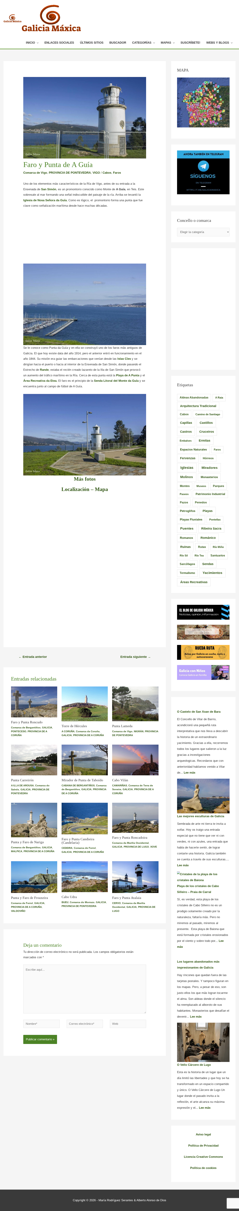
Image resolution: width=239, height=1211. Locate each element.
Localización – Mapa (84, 489)
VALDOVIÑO (18, 911)
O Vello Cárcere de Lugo (194, 1064)
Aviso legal (203, 1134)
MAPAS (166, 42)
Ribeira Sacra (211, 528)
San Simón (48, 189)
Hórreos (208, 458)
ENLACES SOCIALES (59, 42)
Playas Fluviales (191, 519)
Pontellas (215, 519)
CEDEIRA (67, 848)
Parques (218, 486)
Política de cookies (203, 1168)
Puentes (187, 528)
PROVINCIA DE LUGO (136, 846)
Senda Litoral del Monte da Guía (116, 380)
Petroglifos (187, 510)
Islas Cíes (124, 358)
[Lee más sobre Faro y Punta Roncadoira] (135, 817)
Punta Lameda (122, 726)
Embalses (186, 440)
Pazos (184, 502)
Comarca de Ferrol (85, 848)
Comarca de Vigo (35, 172)
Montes (185, 486)
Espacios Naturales (193, 449)
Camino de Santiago (207, 414)
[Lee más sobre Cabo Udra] (85, 876)
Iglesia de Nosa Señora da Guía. (45, 200)
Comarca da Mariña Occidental (130, 842)
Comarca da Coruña (88, 731)
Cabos (107, 172)
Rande (44, 369)
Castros (186, 431)
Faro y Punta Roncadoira (129, 837)
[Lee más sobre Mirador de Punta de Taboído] (85, 759)
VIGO (96, 172)
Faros (117, 172)
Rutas (202, 546)
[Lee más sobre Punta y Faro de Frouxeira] (34, 876)
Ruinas (185, 547)
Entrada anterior (33, 657)
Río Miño (218, 546)
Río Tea (199, 555)
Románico (208, 538)
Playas (208, 511)
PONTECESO (18, 731)
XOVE (153, 846)
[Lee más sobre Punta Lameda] (135, 703)
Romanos (186, 538)
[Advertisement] (84, 237)
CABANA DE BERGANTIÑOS (78, 785)
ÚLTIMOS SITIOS (91, 42)
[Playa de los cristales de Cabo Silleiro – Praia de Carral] (203, 877)
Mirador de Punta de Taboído (82, 780)
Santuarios (217, 555)
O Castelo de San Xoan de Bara (198, 711)
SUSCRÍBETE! (190, 42)
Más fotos (85, 479)
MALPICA (16, 851)
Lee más (189, 772)
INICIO (30, 42)
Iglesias (186, 468)
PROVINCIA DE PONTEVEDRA (70, 172)
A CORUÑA (68, 731)
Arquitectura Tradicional (198, 406)
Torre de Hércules (74, 726)
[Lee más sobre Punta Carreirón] (34, 760)
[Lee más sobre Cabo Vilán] (135, 759)
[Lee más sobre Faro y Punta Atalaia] (135, 876)
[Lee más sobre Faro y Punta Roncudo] (34, 701)
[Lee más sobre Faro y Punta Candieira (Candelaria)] (85, 818)
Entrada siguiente (135, 657)
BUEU (65, 902)
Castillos (206, 422)
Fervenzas (187, 458)
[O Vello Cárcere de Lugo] (203, 1042)
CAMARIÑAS (119, 785)
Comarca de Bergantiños (26, 727)
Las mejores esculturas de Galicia (200, 816)
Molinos (186, 477)
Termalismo (187, 572)
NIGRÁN (138, 731)
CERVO (116, 903)
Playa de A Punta (127, 375)
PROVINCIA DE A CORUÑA (88, 735)
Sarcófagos (187, 564)
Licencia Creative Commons (203, 1156)
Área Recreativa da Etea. (40, 380)
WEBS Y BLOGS (217, 42)
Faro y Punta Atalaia (126, 898)
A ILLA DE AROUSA (22, 785)
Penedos (201, 502)
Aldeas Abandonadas (194, 397)
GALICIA (47, 727)
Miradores (210, 468)
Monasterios (209, 477)
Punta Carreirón (22, 780)
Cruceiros (206, 431)
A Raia (219, 397)
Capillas (186, 422)
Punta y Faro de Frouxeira (29, 898)
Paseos (184, 494)
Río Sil (184, 555)
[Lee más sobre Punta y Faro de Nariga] (34, 819)
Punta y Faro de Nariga (27, 842)
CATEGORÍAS (141, 42)
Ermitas (204, 440)
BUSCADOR (117, 42)
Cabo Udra (69, 897)
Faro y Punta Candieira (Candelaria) (78, 840)
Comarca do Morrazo (82, 902)
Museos (201, 486)
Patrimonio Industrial (210, 494)
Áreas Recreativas (194, 582)
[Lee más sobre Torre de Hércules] (85, 703)
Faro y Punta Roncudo (27, 722)
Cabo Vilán (120, 780)
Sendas (207, 564)
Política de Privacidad (203, 1145)
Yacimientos (212, 573)
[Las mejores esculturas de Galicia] (203, 796)
